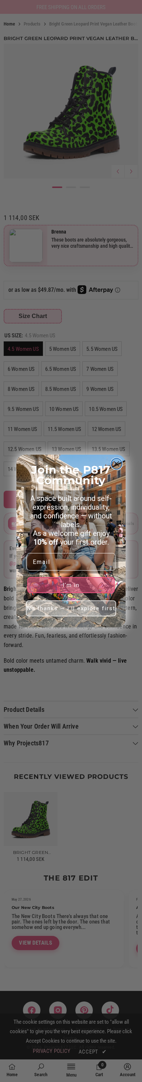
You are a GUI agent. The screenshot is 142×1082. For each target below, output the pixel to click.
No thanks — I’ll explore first (71, 608)
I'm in (71, 585)
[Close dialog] (116, 463)
